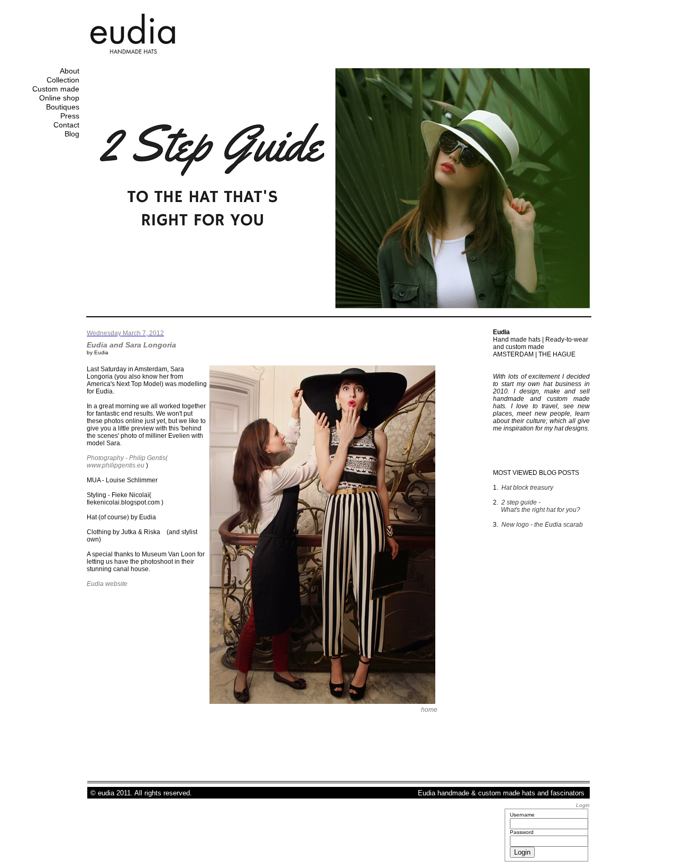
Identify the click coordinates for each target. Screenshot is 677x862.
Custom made (55, 89)
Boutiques (62, 107)
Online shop (59, 98)
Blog (72, 134)
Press (69, 116)
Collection (63, 80)
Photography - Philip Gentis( (127, 458)
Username (522, 815)
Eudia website (107, 584)
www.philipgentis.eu (115, 465)
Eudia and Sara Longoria (131, 345)
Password (522, 832)
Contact (66, 125)
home (429, 709)
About (69, 71)
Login (583, 805)
